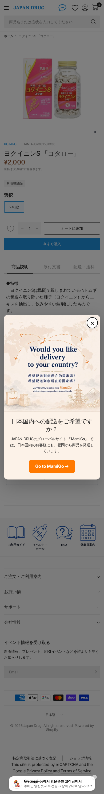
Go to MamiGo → (52, 466)
